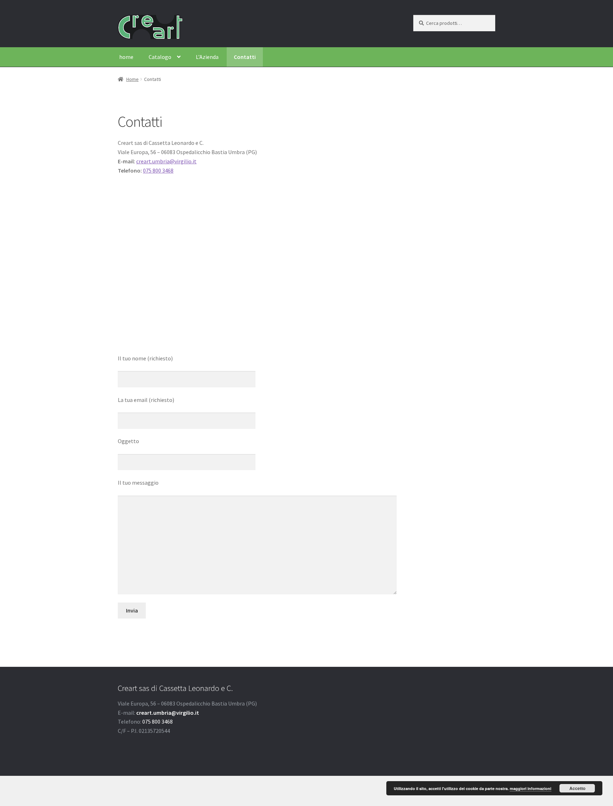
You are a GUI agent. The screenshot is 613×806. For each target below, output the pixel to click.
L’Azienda (207, 56)
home (126, 56)
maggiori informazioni (530, 788)
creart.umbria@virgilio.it (166, 161)
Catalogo (160, 56)
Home (132, 79)
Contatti (245, 56)
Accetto (577, 788)
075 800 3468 (158, 170)
